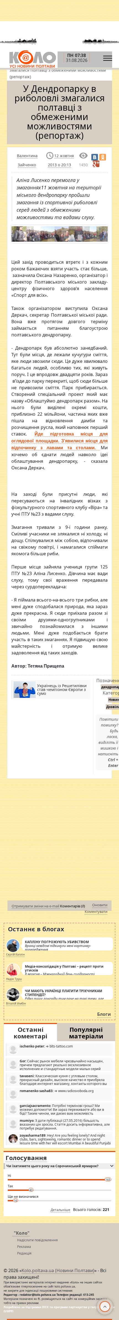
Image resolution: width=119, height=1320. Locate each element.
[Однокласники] (102, 157)
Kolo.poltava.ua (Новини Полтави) (58, 1270)
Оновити (99, 904)
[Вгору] (105, 1306)
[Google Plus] (96, 163)
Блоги (104, 1014)
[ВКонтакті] (94, 157)
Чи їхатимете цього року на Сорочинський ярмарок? (52, 1166)
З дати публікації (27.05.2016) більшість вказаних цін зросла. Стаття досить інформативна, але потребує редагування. (65, 1124)
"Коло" (22, 1233)
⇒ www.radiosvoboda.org (57, 1090)
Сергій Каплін (15, 954)
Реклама (24, 1246)
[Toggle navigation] (107, 56)
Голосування (26, 1157)
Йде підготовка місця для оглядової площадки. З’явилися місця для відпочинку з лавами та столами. (59, 441)
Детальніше (60, 1209)
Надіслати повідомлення (37, 1240)
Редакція (24, 1253)
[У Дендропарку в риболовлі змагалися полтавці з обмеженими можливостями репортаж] (17, 234)
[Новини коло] (32, 59)
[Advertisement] (59, 841)
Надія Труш (14, 979)
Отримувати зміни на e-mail (36, 905)
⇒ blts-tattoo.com (46, 1046)
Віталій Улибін (16, 1003)
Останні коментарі (30, 1032)
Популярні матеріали (86, 1032)
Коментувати (96, 911)
